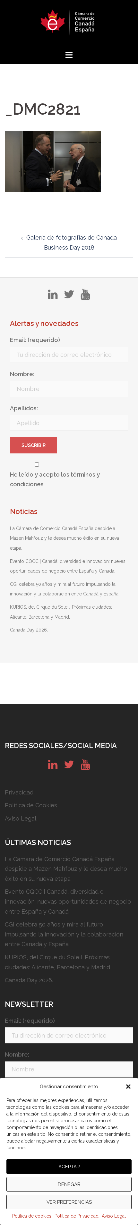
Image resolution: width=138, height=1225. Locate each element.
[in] (52, 296)
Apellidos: (24, 408)
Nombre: (22, 374)
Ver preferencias (69, 1202)
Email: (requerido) (35, 340)
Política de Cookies (31, 805)
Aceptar (69, 1167)
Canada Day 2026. (29, 629)
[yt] (85, 296)
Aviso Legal (114, 1216)
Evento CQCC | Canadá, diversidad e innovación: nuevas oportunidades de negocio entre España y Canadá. (68, 901)
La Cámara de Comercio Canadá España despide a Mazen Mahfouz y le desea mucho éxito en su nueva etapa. (64, 538)
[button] (128, 1086)
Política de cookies (31, 1216)
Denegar (69, 1184)
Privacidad (19, 792)
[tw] (69, 296)
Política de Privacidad (77, 1216)
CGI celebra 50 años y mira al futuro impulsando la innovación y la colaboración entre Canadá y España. (64, 934)
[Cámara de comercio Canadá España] (69, 24)
